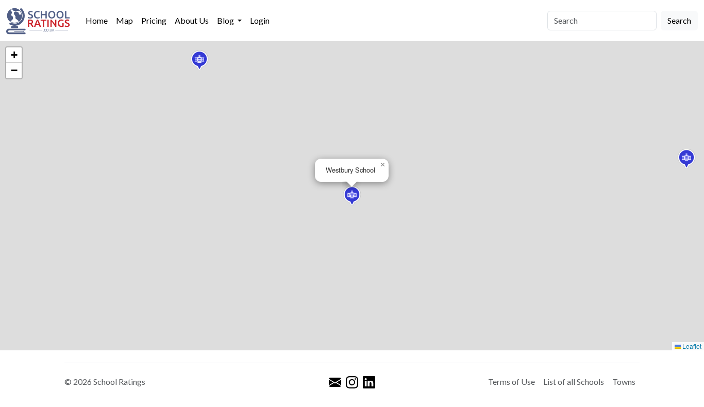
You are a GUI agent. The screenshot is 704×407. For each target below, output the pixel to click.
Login (260, 20)
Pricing (153, 20)
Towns (623, 381)
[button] (199, 60)
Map (124, 20)
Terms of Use (511, 381)
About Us (192, 20)
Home (97, 20)
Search (679, 20)
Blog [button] (226, 20)
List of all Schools (573, 381)
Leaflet (691, 346)
